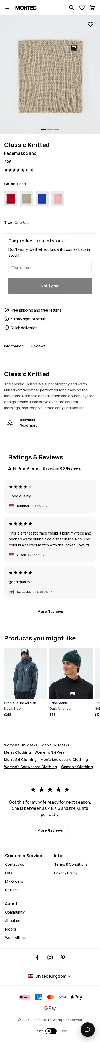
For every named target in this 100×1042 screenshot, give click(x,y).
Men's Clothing (17, 752)
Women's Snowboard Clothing (30, 766)
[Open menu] (7, 7)
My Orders (14, 881)
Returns (12, 889)
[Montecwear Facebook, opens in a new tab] (37, 957)
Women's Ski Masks (20, 745)
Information (14, 345)
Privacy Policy (65, 872)
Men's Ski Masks (55, 745)
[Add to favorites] (90, 24)
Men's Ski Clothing (20, 759)
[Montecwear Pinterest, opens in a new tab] (62, 957)
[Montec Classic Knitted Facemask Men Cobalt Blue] (42, 198)
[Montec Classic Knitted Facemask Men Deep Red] (10, 198)
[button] (50, 1031)
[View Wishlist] (82, 8)
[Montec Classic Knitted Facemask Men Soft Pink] (57, 198)
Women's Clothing (77, 766)
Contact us (14, 864)
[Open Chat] (88, 1029)
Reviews (38, 345)
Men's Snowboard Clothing (64, 759)
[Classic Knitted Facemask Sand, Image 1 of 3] (50, 74)
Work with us (15, 937)
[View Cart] (92, 8)
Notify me (50, 286)
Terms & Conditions (71, 864)
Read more (28, 425)
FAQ (8, 872)
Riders (10, 929)
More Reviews (50, 611)
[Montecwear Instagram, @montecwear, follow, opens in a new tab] (50, 957)
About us (12, 920)
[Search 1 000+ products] (72, 8)
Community (15, 912)
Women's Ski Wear (50, 752)
